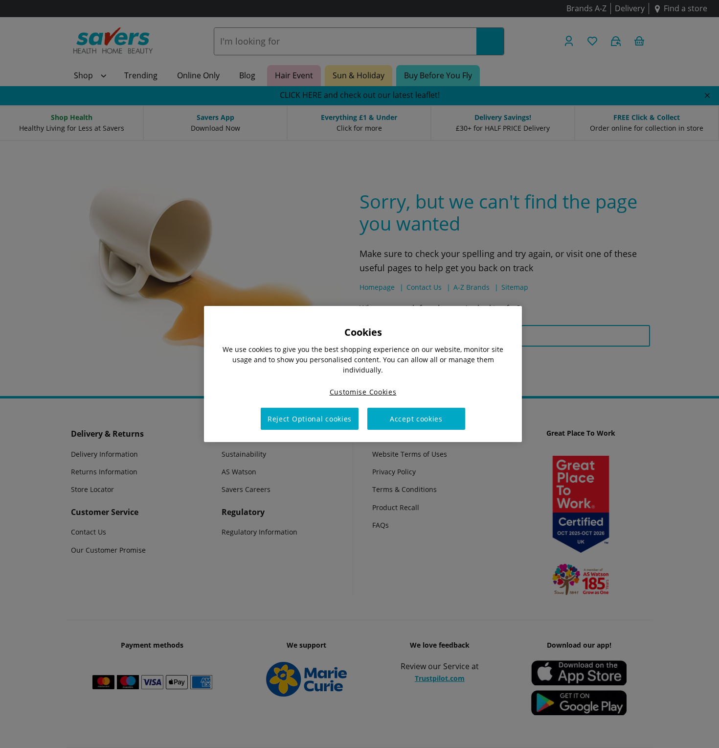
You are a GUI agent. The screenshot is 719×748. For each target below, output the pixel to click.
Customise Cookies (363, 392)
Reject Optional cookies (310, 418)
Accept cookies (416, 418)
